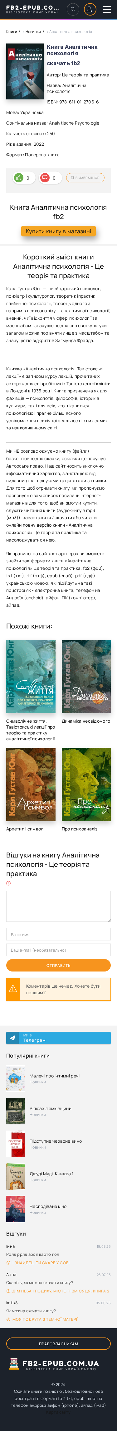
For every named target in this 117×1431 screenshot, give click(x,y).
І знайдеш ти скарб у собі (41, 1262)
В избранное (88, 178)
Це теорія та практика (85, 75)
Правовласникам (58, 1343)
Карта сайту (58, 1412)
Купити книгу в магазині (58, 231)
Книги (11, 31)
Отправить (58, 965)
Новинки (33, 31)
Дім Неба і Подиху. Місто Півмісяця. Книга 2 (61, 1291)
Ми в (34, 1038)
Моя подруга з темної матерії (45, 1319)
